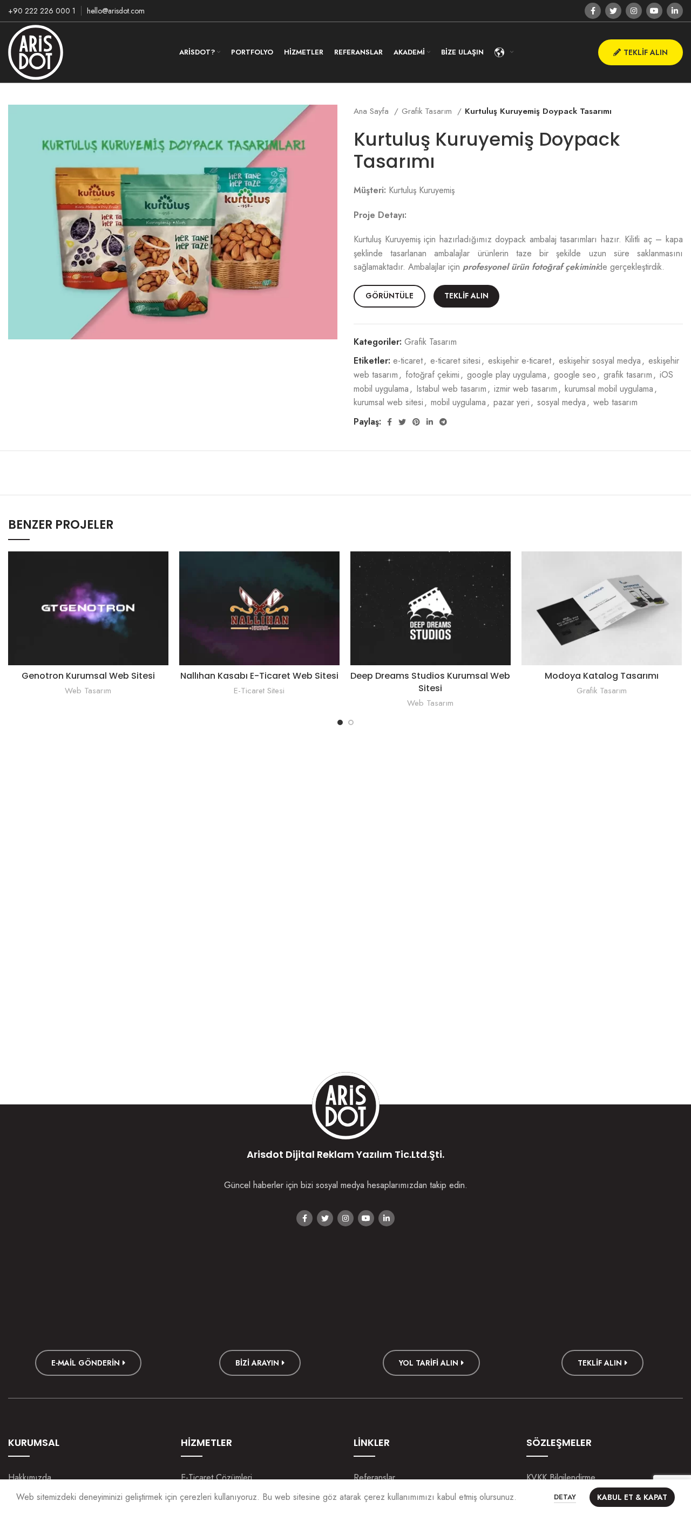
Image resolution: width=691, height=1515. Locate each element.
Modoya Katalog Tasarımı (602, 676)
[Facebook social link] (593, 11)
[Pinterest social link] (416, 422)
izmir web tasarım (525, 389)
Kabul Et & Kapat (632, 1497)
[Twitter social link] (613, 11)
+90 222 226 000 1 (42, 10)
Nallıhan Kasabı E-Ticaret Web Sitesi (259, 676)
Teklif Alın (646, 52)
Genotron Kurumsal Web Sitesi (88, 676)
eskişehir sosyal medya (600, 360)
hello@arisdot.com (116, 10)
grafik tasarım (628, 374)
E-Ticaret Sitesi (259, 691)
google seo (575, 374)
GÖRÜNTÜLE (389, 295)
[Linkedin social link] (675, 11)
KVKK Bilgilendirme (560, 1477)
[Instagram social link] (634, 11)
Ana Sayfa (372, 111)
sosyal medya (561, 402)
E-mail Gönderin (85, 1362)
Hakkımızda (29, 1477)
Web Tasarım (88, 691)
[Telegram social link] (443, 422)
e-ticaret (408, 360)
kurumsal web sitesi (388, 402)
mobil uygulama (458, 402)
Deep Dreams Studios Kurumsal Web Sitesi (430, 682)
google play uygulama (506, 374)
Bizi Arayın (257, 1362)
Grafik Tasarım (428, 111)
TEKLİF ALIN (466, 295)
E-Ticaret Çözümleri (216, 1477)
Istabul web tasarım (451, 389)
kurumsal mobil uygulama (609, 389)
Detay (565, 1497)
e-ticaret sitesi (455, 360)
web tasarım (615, 402)
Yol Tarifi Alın (428, 1362)
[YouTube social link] (654, 11)
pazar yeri (511, 402)
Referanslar (374, 1477)
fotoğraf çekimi (432, 374)
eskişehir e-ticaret (519, 360)
